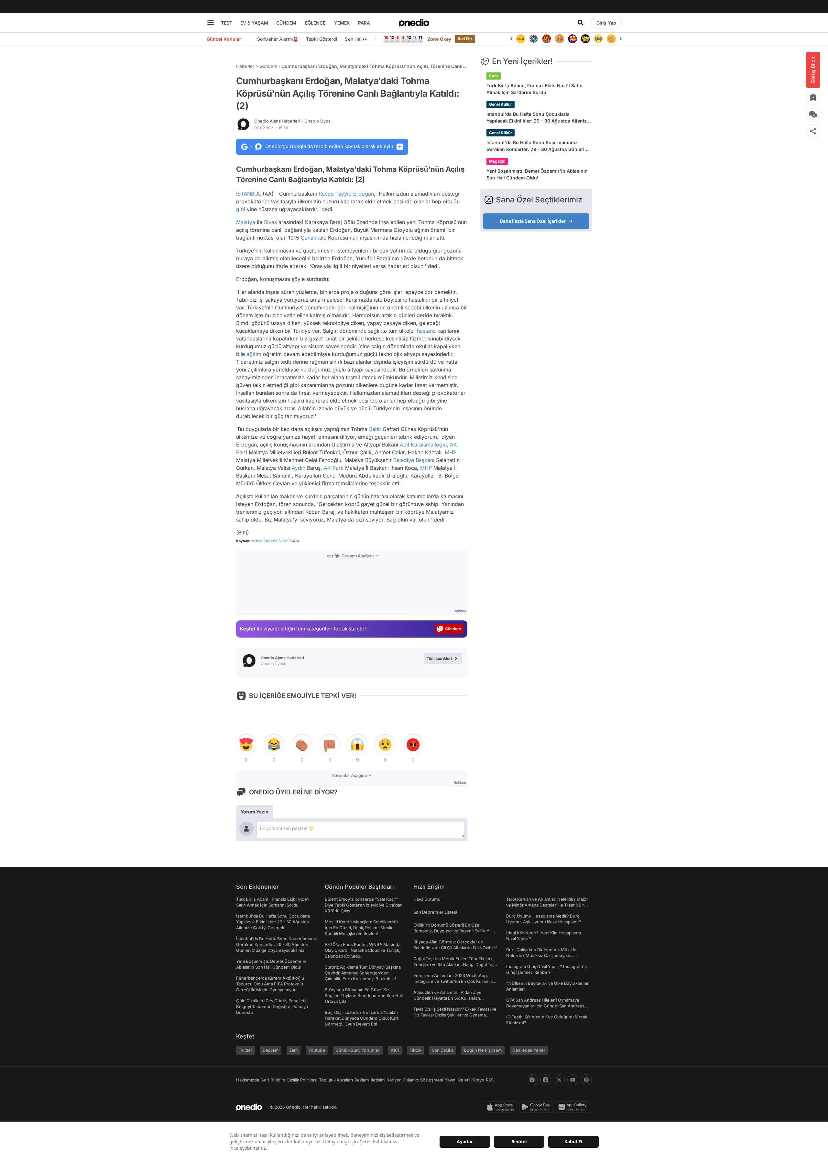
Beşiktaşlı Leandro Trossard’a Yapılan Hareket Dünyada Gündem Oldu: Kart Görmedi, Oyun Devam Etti (361, 1018)
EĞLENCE (315, 23)
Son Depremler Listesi (435, 912)
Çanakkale (313, 237)
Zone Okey (439, 39)
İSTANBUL (248, 193)
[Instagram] (532, 1079)
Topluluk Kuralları (336, 1079)
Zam (293, 1050)
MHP (450, 452)
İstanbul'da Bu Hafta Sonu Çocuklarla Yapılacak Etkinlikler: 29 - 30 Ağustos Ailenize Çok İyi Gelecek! (537, 117)
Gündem (268, 66)
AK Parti (333, 468)
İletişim (378, 1079)
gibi (240, 209)
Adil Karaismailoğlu (423, 444)
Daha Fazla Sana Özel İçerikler (533, 221)
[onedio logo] (414, 22)
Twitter (245, 1050)
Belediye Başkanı (413, 460)
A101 (395, 1050)
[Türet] (546, 39)
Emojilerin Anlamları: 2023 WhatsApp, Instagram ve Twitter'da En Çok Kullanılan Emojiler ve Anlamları (454, 981)
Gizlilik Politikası (302, 1079)
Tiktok (415, 1050)
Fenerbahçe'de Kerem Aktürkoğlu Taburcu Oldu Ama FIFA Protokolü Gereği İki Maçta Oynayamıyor (270, 983)
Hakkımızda (247, 1079)
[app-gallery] (574, 1107)
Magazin (497, 161)
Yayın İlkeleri (457, 1079)
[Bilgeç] (559, 39)
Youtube (316, 1050)
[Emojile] (585, 39)
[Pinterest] (586, 1079)
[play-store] (537, 1107)
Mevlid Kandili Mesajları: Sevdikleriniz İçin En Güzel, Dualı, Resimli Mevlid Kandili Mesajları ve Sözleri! (361, 927)
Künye (477, 1079)
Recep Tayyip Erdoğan (346, 193)
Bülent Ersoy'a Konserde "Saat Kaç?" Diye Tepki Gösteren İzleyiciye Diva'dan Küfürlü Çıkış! (364, 905)
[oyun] (598, 39)
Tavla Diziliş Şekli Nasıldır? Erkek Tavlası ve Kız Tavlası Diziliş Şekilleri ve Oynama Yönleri (454, 1014)
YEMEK (342, 23)
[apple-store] (501, 1107)
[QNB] (533, 39)
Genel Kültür (500, 104)
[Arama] (580, 22)
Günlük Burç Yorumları (357, 1050)
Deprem (271, 1050)
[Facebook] (545, 1079)
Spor (493, 75)
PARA (364, 23)
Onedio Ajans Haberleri (293, 121)
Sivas (270, 222)
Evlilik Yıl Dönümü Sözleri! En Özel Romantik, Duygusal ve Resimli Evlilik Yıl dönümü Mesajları (452, 930)
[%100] (520, 39)
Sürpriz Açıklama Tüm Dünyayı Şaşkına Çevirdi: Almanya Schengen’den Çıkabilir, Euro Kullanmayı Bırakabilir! (363, 972)
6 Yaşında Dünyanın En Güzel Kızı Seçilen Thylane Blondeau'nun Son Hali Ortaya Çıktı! (364, 995)
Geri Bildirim (273, 1079)
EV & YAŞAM (254, 23)
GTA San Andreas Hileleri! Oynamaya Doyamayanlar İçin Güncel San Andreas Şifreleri (545, 1005)
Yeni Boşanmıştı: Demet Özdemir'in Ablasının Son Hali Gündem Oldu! (537, 174)
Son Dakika (442, 1050)
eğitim (253, 354)
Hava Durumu (427, 899)
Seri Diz (465, 38)
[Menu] (210, 22)
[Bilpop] (572, 39)
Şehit (375, 429)
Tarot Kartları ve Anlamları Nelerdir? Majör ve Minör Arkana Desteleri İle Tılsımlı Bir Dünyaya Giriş (547, 905)
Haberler (245, 66)
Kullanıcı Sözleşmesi (422, 1079)
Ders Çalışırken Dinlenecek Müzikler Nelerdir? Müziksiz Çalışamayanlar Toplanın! (542, 955)
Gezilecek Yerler (528, 1050)
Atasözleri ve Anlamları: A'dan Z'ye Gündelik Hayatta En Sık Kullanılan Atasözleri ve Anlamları (447, 998)
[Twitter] (559, 1079)
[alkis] (611, 39)
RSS (490, 1079)
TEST (226, 23)
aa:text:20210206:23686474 (275, 541)
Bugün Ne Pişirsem (483, 1050)
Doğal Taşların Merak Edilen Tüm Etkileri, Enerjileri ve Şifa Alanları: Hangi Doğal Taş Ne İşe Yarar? (454, 964)
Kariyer (394, 1079)
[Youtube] (572, 1079)
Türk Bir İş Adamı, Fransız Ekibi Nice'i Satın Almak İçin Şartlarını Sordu (534, 89)
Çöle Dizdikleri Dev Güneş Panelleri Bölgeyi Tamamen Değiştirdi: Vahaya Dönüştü (272, 1006)
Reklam (361, 1079)
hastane (426, 331)
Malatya (245, 222)
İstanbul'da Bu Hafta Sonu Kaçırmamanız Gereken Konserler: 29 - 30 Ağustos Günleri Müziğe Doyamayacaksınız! (535, 146)
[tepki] (246, 745)
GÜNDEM (286, 23)
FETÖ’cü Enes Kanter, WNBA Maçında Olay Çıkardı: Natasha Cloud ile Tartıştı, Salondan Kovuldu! (362, 950)
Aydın (298, 468)
